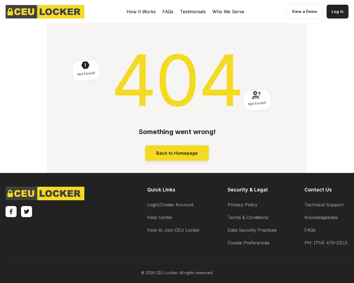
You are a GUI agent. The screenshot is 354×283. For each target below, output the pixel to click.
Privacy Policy (242, 204)
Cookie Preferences (248, 242)
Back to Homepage (177, 153)
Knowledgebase (321, 217)
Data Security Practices (252, 230)
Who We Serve (228, 11)
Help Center (160, 217)
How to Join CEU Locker (173, 230)
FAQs (167, 11)
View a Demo (304, 11)
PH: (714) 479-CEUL (326, 242)
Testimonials (193, 11)
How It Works (141, 11)
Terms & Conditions (248, 217)
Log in (337, 11)
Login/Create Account (170, 204)
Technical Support (323, 204)
